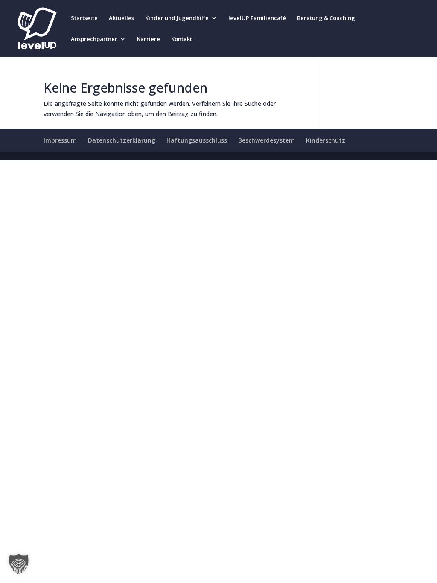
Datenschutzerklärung (121, 140)
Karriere (148, 39)
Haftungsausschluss (196, 140)
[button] (19, 564)
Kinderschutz (325, 140)
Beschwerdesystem (266, 140)
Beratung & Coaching (326, 18)
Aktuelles (121, 18)
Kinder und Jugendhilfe (177, 18)
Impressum (60, 140)
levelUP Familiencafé (257, 18)
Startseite (84, 18)
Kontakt (181, 39)
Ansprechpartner (94, 39)
